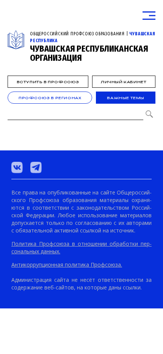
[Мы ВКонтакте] (17, 167)
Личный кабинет (123, 82)
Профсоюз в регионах (50, 98)
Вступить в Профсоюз (48, 82)
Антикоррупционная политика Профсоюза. (66, 264)
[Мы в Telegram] (36, 167)
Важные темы (125, 98)
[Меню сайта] (149, 15)
